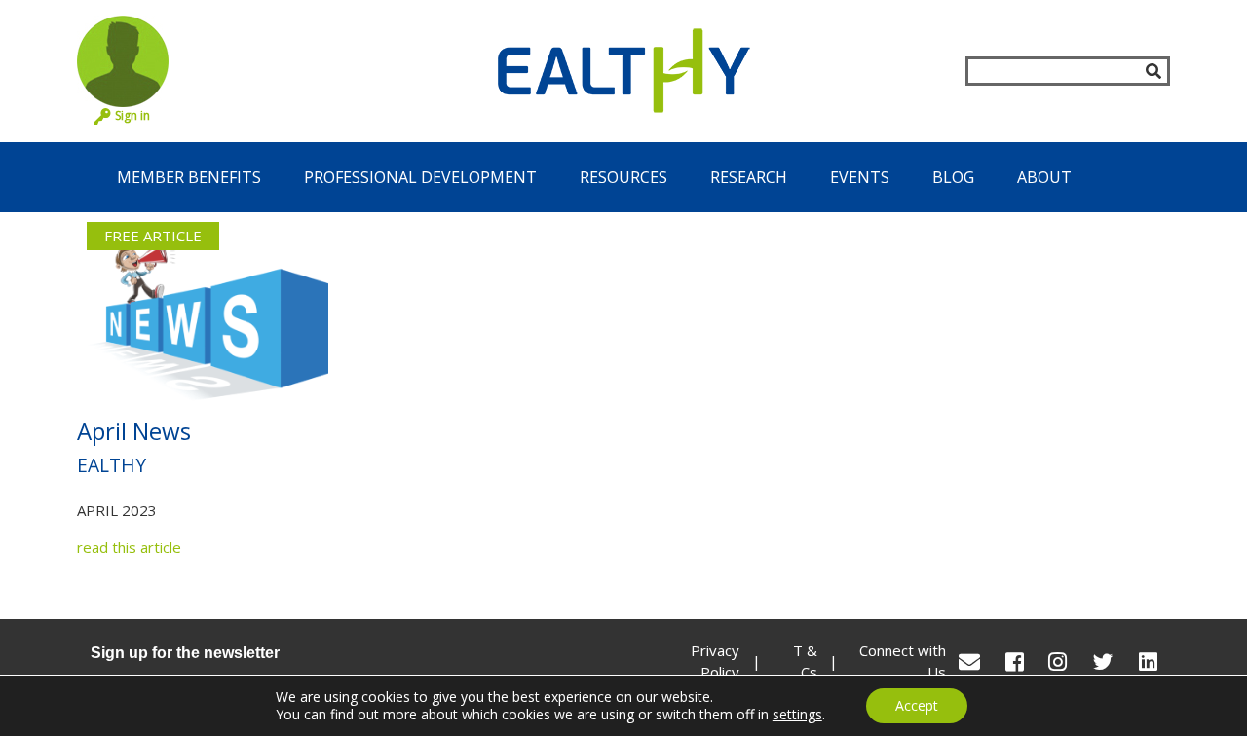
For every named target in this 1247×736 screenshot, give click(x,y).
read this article (129, 547)
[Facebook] (1014, 661)
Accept (916, 705)
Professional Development (420, 177)
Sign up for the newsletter (185, 652)
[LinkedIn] (1148, 661)
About (1044, 177)
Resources (623, 177)
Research (748, 177)
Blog (953, 177)
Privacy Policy (715, 661)
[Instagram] (1057, 661)
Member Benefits (189, 177)
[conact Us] (969, 661)
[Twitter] (1103, 661)
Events (859, 177)
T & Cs (805, 661)
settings (797, 714)
